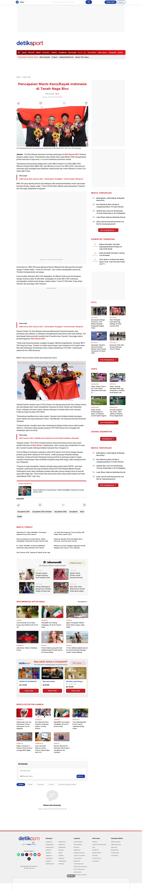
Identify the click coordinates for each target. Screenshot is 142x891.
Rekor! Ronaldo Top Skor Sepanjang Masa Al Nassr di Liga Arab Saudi (110, 246)
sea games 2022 (60, 511)
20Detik (60, 855)
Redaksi (94, 842)
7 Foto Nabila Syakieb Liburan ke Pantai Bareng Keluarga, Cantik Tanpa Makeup (77, 650)
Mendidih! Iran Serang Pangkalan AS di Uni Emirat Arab (51, 625)
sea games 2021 (23, 511)
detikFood (61, 844)
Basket (54, 52)
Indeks (120, 52)
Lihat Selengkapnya (107, 230)
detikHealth (62, 847)
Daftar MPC (110, 2)
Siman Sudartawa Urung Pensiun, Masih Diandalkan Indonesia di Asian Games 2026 (58, 491)
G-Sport (54, 57)
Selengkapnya (82, 601)
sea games (73, 511)
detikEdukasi (50, 844)
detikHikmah (62, 861)
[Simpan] (86, 103)
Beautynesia (115, 850)
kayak (19, 516)
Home (24, 52)
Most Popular (45, 57)
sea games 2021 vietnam (42, 511)
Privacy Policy (96, 858)
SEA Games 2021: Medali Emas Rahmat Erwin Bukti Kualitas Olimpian (49, 438)
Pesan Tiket (29, 691)
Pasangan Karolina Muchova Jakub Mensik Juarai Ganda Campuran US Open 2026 (98, 349)
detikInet (48, 850)
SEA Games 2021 (71, 154)
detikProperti (50, 864)
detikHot (48, 853)
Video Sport (102, 52)
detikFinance (50, 847)
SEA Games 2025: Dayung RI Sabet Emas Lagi (33, 552)
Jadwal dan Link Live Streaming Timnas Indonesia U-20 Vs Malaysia (24, 725)
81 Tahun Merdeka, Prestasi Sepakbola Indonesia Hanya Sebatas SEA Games (31, 547)
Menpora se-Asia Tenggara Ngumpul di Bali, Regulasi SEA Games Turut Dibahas (70, 547)
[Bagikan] (64, 103)
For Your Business (79, 869)
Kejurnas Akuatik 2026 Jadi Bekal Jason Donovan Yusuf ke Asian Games (68, 540)
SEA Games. (37, 445)
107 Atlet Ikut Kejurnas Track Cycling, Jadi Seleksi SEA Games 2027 (69, 533)
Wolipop (61, 850)
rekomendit (77, 872)
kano (82, 511)
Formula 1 (46, 52)
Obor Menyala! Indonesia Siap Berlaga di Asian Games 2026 (115, 323)
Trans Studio (78, 858)
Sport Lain (82, 52)
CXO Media (114, 855)
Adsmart (76, 847)
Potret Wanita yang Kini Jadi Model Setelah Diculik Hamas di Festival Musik (52, 650)
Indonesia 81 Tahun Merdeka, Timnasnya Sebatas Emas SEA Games (31, 533)
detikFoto (61, 858)
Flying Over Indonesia (80, 866)
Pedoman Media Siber (99, 844)
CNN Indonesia (115, 842)
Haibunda (114, 847)
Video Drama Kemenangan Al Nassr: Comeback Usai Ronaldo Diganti (98, 413)
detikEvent (77, 850)
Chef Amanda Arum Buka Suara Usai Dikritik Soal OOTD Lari (27, 625)
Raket (38, 52)
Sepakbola (63, 52)
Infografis (112, 52)
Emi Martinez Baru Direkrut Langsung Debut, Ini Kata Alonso (42, 725)
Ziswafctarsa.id (78, 864)
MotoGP (31, 52)
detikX (60, 853)
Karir (93, 847)
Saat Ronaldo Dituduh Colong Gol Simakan (111, 254)
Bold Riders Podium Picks (28, 57)
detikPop (61, 864)
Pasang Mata (78, 844)
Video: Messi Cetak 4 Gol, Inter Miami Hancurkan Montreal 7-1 (98, 389)
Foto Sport (92, 52)
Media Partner (96, 853)
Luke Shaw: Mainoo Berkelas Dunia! (27, 649)
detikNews (49, 842)
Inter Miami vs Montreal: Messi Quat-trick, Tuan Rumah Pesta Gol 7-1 (112, 261)
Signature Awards (79, 853)
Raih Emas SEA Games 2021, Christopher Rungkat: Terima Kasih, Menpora (51, 179)
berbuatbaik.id (78, 842)
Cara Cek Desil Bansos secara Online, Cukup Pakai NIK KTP (42, 749)
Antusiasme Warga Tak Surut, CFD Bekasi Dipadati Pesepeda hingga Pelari (98, 324)
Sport (19, 77)
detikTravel (61, 842)
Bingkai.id (77, 861)
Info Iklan (95, 855)
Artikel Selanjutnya (25, 483)
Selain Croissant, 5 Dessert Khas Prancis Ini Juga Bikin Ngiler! (24, 748)
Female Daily (115, 853)
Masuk (121, 2)
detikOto (48, 861)
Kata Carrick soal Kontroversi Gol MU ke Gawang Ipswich (110, 223)
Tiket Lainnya (76, 663)
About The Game (82, 57)
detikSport (49, 855)
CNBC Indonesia (116, 844)
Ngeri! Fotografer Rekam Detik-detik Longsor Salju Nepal (75, 625)
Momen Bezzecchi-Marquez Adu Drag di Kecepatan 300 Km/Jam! (61, 749)
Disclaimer (95, 861)
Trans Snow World (79, 855)
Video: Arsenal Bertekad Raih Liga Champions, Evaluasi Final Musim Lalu (117, 389)
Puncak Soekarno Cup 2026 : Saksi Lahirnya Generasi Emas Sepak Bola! (116, 413)
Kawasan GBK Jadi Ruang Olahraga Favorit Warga (117, 347)
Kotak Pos (95, 850)
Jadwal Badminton (66, 57)
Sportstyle (72, 52)
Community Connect (80, 874)
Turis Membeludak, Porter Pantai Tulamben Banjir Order (79, 725)
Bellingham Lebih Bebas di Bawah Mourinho (110, 199)
